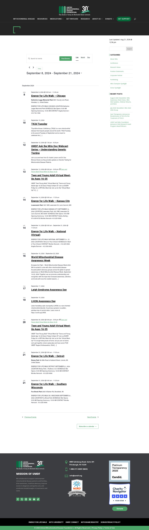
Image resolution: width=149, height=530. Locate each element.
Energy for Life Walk (38, 522)
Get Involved (72, 19)
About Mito (114, 59)
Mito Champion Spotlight (118, 84)
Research (85, 19)
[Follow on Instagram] (26, 499)
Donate (120, 508)
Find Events (65, 59)
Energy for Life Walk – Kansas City (50, 201)
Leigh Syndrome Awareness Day (49, 289)
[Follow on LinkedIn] (30, 499)
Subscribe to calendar (86, 426)
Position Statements (117, 71)
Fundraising (114, 80)
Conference (114, 63)
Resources (42, 19)
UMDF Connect (72, 522)
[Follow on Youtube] (34, 499)
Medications (56, 19)
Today (39, 68)
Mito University (56, 522)
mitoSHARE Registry (90, 522)
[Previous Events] (29, 67)
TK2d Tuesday (39, 124)
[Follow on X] (22, 499)
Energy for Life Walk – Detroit (47, 356)
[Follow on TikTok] (38, 499)
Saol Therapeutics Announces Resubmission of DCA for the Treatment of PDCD (120, 116)
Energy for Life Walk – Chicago (48, 95)
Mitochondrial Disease (24, 19)
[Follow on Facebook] (17, 499)
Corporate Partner (116, 75)
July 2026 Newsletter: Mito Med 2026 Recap (120, 109)
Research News (115, 67)
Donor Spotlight (115, 88)
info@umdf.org (76, 476)
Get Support (124, 19)
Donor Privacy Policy (110, 522)
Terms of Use (109, 528)
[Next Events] (33, 67)
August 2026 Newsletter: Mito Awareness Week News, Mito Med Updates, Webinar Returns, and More (120, 101)
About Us (96, 19)
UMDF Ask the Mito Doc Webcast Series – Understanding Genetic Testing (49, 149)
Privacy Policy (97, 528)
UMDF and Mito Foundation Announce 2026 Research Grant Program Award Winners (120, 124)
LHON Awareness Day (43, 301)
